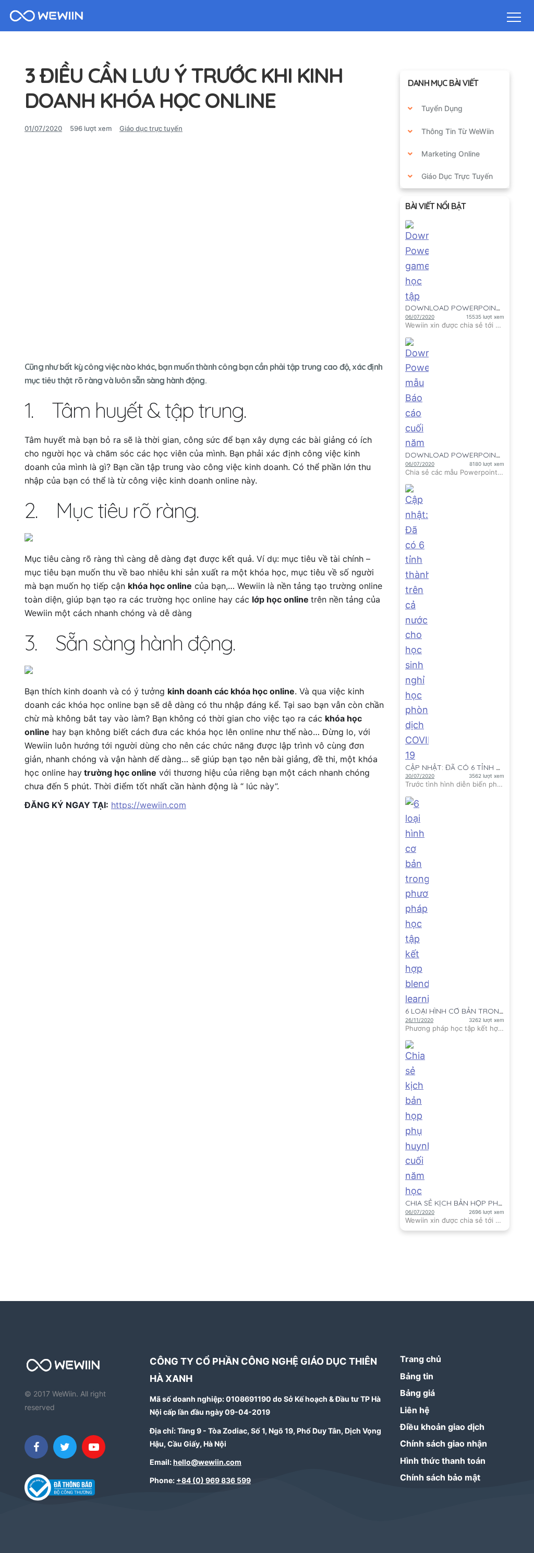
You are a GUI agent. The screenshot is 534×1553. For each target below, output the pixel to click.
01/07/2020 (43, 128)
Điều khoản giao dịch (442, 1427)
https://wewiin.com (148, 805)
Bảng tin (416, 1376)
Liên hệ (415, 1410)
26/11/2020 (419, 1020)
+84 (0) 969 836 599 (213, 1480)
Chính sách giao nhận (443, 1443)
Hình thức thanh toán (443, 1460)
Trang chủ (420, 1359)
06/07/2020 (419, 317)
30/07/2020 (419, 776)
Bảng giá (417, 1393)
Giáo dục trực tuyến (151, 128)
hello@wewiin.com (207, 1462)
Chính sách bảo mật (440, 1477)
